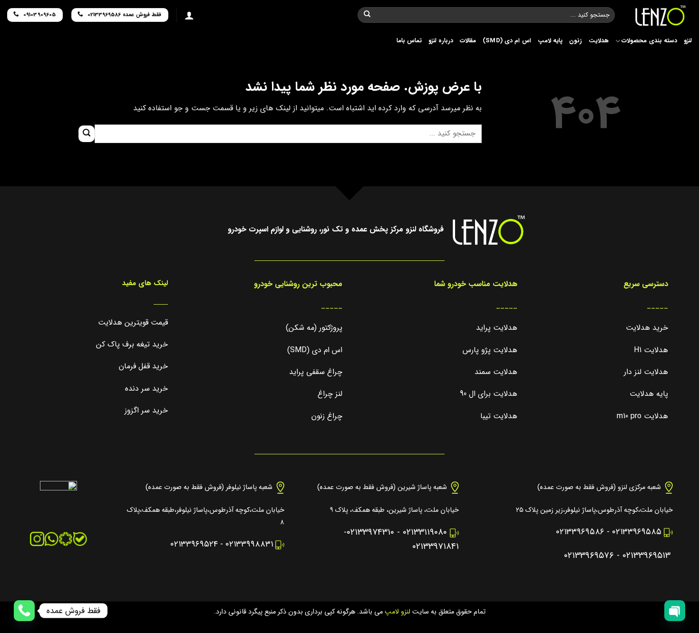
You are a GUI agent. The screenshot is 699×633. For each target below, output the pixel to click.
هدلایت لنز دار (646, 372)
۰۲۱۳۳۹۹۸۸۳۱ (249, 544)
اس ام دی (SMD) (507, 41)
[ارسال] (367, 15)
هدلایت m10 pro (642, 416)
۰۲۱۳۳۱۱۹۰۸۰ (425, 532)
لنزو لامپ (396, 611)
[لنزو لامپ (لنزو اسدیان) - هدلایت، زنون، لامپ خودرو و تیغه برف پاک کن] (660, 15)
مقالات (468, 41)
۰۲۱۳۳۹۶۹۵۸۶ (580, 532)
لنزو (688, 41)
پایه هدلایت (649, 394)
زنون (575, 41)
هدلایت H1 (651, 350)
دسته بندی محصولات (649, 41)
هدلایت (599, 41)
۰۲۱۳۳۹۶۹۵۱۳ (646, 556)
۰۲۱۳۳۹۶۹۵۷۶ (589, 556)
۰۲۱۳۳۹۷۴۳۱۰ (370, 532)
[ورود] (189, 15)
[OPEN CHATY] (674, 610)
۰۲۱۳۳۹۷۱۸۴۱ (435, 547)
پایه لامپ (550, 41)
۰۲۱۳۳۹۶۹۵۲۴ (194, 544)
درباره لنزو (440, 41)
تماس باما (409, 41)
